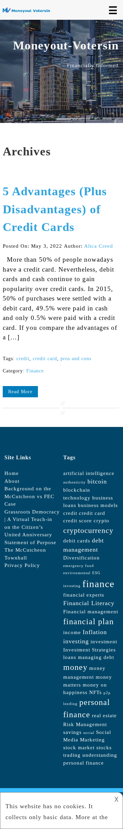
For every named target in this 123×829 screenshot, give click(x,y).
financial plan (88, 621)
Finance (35, 370)
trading (72, 755)
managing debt (96, 657)
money (75, 667)
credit (22, 358)
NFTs (95, 692)
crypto (101, 520)
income (72, 632)
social (88, 733)
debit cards (76, 540)
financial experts (83, 595)
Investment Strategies (89, 650)
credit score (77, 520)
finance (98, 583)
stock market (79, 747)
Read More (20, 391)
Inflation (95, 632)
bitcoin (97, 481)
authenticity (74, 482)
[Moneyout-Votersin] (28, 11)
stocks (104, 747)
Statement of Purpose (30, 542)
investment (104, 641)
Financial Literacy (88, 603)
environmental (77, 573)
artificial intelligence (88, 473)
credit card (45, 358)
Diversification (81, 558)
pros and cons (75, 358)
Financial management (90, 611)
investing (76, 641)
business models (98, 505)
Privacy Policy (22, 565)
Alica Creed (98, 246)
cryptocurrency (88, 530)
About (11, 481)
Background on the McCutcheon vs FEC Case (29, 496)
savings (72, 732)
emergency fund (78, 566)
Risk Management (85, 724)
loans (69, 657)
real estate (104, 715)
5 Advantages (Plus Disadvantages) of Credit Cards (55, 209)
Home (11, 473)
